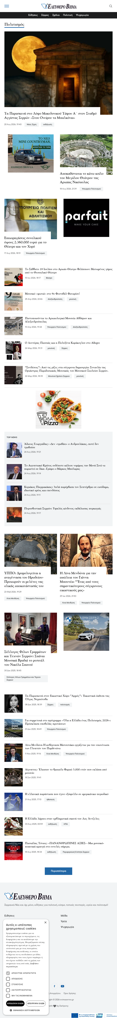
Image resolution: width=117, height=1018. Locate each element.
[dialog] (26, 967)
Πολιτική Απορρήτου (51, 993)
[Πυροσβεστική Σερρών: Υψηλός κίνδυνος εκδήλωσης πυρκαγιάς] (14, 515)
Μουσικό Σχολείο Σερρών (59, 376)
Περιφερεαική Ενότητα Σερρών (76, 852)
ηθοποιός (51, 800)
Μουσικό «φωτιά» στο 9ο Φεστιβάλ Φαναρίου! (52, 294)
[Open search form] (111, 6)
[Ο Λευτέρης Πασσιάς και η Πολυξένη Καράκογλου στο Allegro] (13, 350)
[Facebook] (54, 986)
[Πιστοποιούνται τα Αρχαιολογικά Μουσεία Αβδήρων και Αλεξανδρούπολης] (13, 326)
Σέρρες (45, 15)
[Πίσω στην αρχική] (58, 6)
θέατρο (49, 278)
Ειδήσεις (33, 15)
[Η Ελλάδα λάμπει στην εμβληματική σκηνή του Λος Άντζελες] (13, 826)
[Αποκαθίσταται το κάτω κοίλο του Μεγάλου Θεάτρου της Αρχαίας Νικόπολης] (86, 154)
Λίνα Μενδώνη (13, 599)
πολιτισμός (65, 705)
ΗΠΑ (66, 824)
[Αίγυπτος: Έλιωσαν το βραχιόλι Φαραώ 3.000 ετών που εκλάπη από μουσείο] (13, 777)
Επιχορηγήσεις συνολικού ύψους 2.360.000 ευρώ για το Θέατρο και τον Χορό (25, 242)
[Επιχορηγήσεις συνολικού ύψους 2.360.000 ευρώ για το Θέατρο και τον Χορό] (30, 219)
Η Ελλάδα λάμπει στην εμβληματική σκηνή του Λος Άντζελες (62, 819)
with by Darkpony (58, 1006)
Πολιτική (68, 15)
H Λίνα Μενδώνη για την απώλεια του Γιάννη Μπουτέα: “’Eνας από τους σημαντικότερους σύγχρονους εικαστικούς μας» (81, 582)
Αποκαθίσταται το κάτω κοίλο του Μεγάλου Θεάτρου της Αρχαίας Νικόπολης (81, 178)
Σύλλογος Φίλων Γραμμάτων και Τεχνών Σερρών (24, 678)
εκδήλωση (47, 125)
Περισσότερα (58, 871)
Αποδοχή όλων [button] (15, 1003)
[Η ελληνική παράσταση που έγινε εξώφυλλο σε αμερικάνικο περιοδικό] (13, 802)
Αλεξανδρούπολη (55, 299)
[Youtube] (62, 986)
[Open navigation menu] (6, 6)
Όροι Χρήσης (70, 993)
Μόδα (64, 916)
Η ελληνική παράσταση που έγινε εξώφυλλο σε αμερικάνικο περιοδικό (66, 794)
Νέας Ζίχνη (31, 125)
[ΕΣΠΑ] (94, 1015)
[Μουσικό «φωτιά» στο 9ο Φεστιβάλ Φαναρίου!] (13, 301)
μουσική (72, 299)
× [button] (45, 922)
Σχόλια (56, 15)
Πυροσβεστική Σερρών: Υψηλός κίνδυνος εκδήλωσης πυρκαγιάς (62, 508)
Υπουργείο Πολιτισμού (91, 189)
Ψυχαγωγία (82, 15)
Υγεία (64, 921)
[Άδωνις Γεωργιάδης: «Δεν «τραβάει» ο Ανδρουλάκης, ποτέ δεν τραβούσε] (14, 450)
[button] (26, 1010)
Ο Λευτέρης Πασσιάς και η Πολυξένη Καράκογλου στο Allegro (62, 343)
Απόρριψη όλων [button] (35, 1003)
